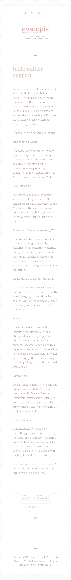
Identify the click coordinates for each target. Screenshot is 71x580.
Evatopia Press (36, 472)
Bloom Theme (39, 561)
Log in (48, 564)
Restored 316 (52, 557)
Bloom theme (37, 557)
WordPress (38, 564)
